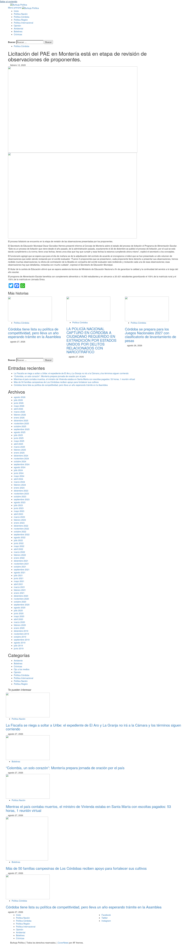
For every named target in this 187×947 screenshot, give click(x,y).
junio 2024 (19, 473)
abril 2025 (18, 443)
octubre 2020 (20, 601)
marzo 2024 (19, 481)
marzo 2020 (19, 622)
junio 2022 (19, 543)
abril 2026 (18, 408)
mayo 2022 (19, 546)
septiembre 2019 (22, 639)
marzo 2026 (19, 411)
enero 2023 (19, 522)
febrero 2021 (20, 589)
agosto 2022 (19, 537)
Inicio (16, 10)
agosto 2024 (19, 467)
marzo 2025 (19, 446)
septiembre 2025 (22, 429)
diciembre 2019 (21, 630)
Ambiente (18, 660)
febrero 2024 (20, 484)
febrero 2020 (20, 625)
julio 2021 (18, 575)
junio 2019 (19, 648)
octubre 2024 (20, 461)
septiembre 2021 (22, 569)
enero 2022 (19, 557)
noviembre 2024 (21, 458)
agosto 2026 (19, 397)
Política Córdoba (21, 16)
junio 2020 (19, 613)
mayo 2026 (19, 405)
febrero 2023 (20, 519)
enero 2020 (19, 627)
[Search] (9, 38)
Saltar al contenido (8, 1)
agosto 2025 (19, 432)
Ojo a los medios (21, 669)
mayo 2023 (19, 511)
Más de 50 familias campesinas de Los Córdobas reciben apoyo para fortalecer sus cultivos (56, 382)
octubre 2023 (20, 496)
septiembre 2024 (22, 464)
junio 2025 (19, 438)
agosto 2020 (19, 607)
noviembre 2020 (21, 598)
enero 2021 (19, 592)
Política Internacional (23, 22)
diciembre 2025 (21, 420)
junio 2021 (19, 578)
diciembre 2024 (21, 455)
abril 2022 (18, 549)
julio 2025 (18, 435)
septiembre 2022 (22, 534)
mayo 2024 (19, 476)
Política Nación (21, 13)
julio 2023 (18, 505)
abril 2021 (18, 584)
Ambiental (18, 28)
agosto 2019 (19, 642)
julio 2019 (18, 645)
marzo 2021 (19, 587)
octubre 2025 (20, 426)
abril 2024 (18, 478)
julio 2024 (18, 470)
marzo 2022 (19, 551)
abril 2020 (18, 619)
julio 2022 (18, 540)
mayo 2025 (19, 440)
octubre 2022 (20, 531)
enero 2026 (19, 417)
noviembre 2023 (21, 493)
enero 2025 (19, 452)
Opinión (17, 25)
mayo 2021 (19, 581)
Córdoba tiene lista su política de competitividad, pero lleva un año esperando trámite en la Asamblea (34, 332)
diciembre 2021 (21, 560)
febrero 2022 (20, 554)
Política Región (21, 19)
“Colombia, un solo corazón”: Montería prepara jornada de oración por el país (50, 376)
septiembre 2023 (22, 499)
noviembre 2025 (21, 423)
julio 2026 (18, 400)
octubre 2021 (20, 566)
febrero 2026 (20, 414)
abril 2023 (18, 514)
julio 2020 (18, 610)
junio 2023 (19, 508)
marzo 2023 (19, 516)
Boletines (18, 31)
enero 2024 (19, 487)
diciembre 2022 (21, 525)
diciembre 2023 (21, 490)
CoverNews (63, 942)
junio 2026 (19, 402)
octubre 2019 (20, 636)
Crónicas (18, 34)
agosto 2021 (19, 572)
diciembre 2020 (21, 595)
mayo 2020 (19, 616)
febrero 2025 (20, 449)
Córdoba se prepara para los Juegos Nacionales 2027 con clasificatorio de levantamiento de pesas (150, 334)
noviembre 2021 (21, 563)
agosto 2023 (19, 502)
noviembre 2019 (21, 633)
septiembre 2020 (22, 604)
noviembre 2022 (21, 528)
